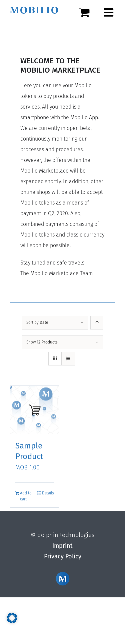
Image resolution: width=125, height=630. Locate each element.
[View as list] (68, 358)
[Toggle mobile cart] (88, 12)
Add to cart (26, 496)
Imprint (62, 545)
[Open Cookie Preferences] (12, 621)
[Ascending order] (96, 322)
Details (48, 493)
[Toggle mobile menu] (109, 12)
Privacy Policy (62, 556)
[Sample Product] (34, 410)
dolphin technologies (65, 535)
